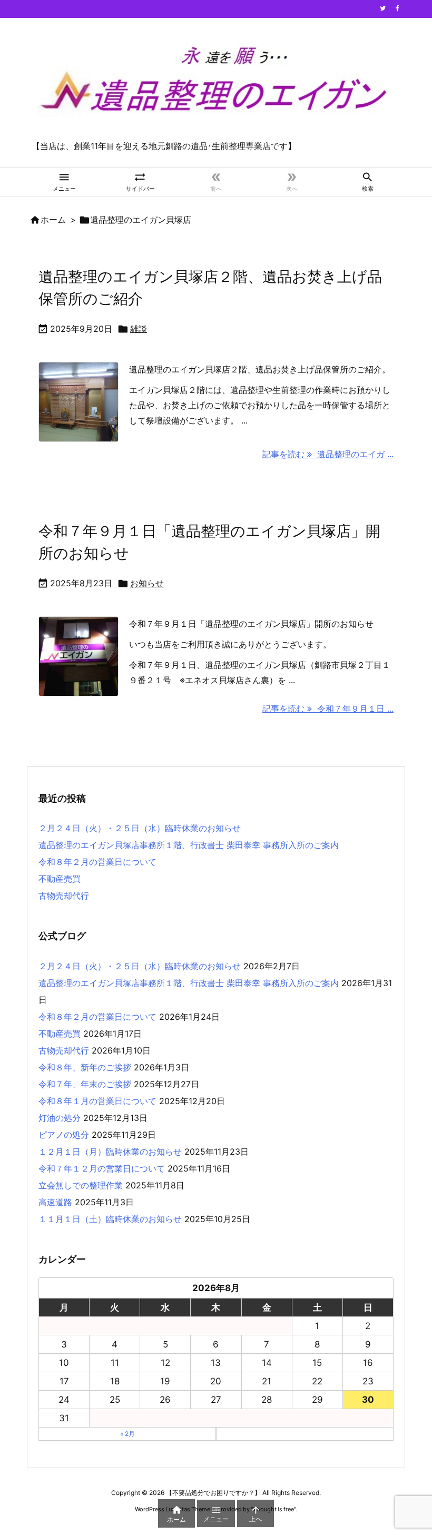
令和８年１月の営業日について (97, 1101)
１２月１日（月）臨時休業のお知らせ (110, 1151)
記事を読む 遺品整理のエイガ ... (328, 454)
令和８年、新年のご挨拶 (84, 1067)
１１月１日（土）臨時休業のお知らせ (110, 1219)
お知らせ (147, 583)
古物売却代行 (63, 895)
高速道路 (55, 1202)
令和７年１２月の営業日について (101, 1168)
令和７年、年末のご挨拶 (84, 1084)
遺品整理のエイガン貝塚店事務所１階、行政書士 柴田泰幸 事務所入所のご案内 (188, 845)
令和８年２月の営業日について (97, 862)
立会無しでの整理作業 (80, 1185)
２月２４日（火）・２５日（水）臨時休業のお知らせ (139, 828)
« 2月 (127, 1434)
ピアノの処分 (63, 1134)
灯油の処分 (59, 1118)
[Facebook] (397, 8)
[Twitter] (382, 8)
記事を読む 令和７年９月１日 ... (328, 708)
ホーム (53, 219)
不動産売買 (59, 878)
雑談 (138, 328)
